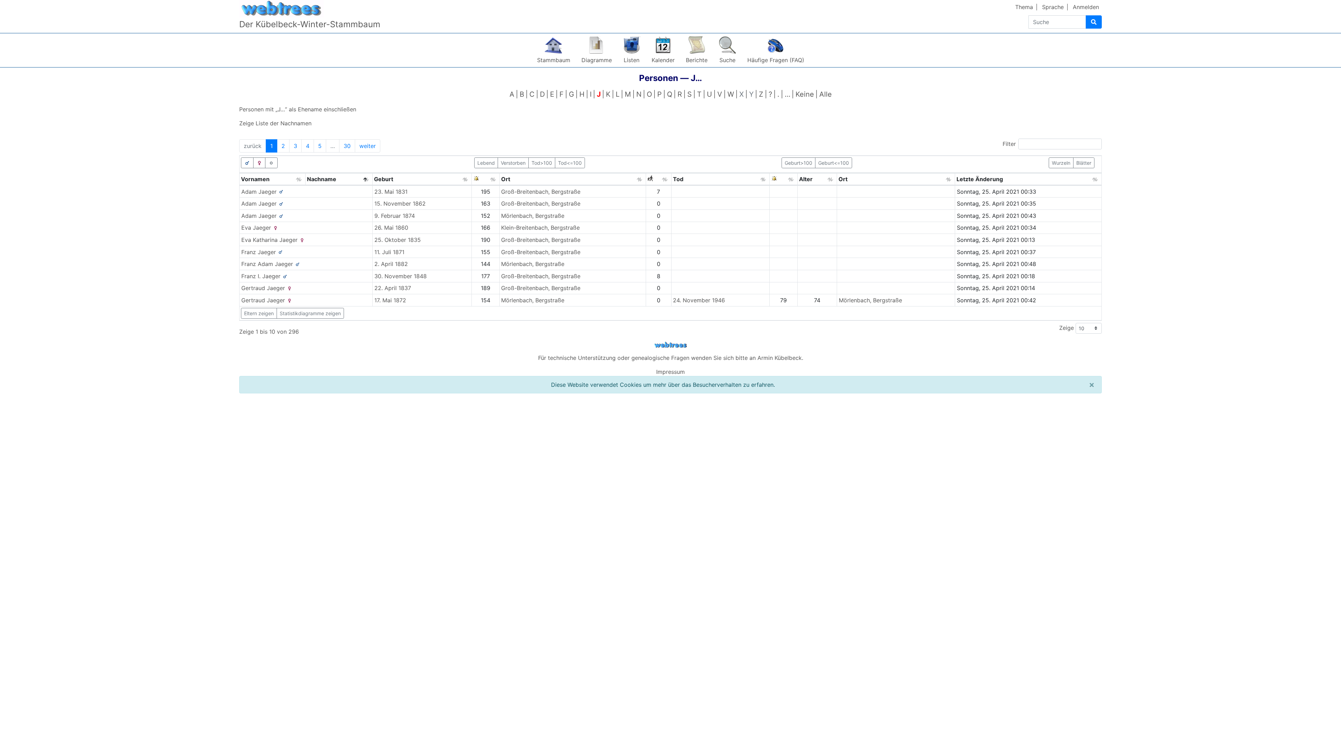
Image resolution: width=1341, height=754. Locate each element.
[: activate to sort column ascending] (485, 179)
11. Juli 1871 (389, 252)
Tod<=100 (570, 163)
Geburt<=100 (833, 163)
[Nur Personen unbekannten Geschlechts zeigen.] (271, 162)
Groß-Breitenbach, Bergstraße (540, 191)
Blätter (1083, 163)
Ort (505, 179)
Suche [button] (727, 60)
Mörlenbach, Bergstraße (532, 215)
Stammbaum (553, 60)
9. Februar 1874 (394, 215)
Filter (1009, 143)
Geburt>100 (798, 163)
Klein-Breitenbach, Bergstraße (540, 227)
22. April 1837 (392, 287)
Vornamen (255, 179)
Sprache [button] (1053, 6)
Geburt (383, 179)
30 (347, 145)
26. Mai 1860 (391, 227)
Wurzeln (1061, 163)
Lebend (486, 163)
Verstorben (513, 163)
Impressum (670, 371)
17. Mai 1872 (390, 300)
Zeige (1067, 327)
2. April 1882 (391, 263)
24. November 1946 (699, 300)
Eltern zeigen (259, 313)
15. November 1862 (400, 203)
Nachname (321, 179)
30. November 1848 (400, 276)
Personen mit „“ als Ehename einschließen (297, 109)
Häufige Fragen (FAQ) (775, 60)
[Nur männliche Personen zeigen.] (247, 162)
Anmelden (1086, 6)
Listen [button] (631, 60)
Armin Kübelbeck (779, 357)
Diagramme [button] (596, 60)
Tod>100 (542, 163)
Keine (805, 94)
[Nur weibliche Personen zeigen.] (259, 162)
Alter (806, 179)
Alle (825, 94)
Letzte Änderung (980, 179)
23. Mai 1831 (391, 191)
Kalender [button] (663, 60)
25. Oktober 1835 (397, 239)
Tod (678, 179)
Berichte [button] (697, 60)
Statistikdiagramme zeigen (310, 313)
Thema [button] (1024, 6)
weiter (367, 145)
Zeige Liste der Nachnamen (275, 123)
